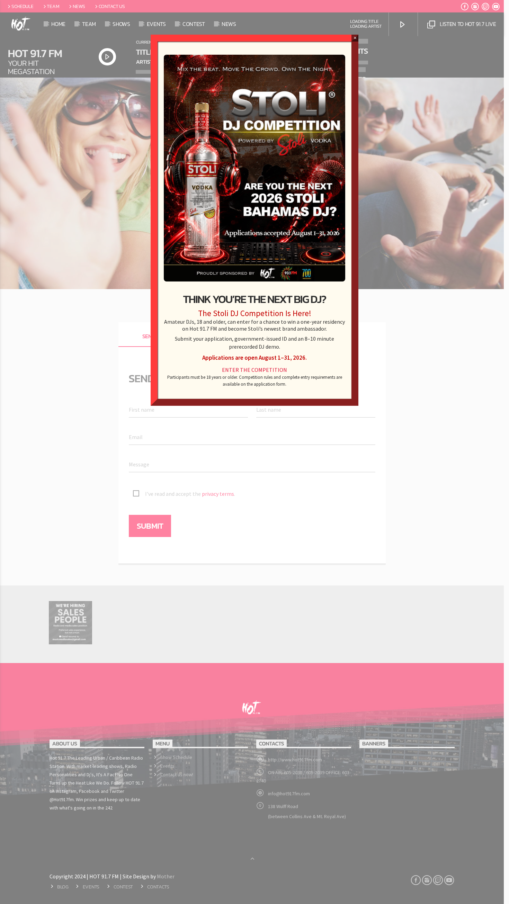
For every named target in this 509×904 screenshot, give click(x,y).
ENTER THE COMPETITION (254, 369)
